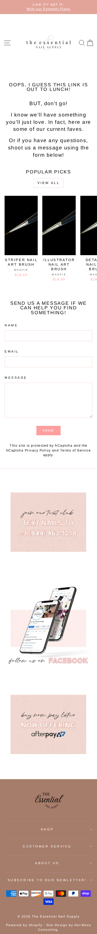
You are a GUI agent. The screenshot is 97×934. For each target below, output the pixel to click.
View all (48, 183)
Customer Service (47, 846)
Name (11, 325)
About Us (47, 863)
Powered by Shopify (24, 925)
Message (16, 377)
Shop (47, 829)
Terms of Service (75, 450)
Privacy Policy (38, 450)
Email (12, 351)
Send (48, 430)
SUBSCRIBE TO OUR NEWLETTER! (47, 880)
